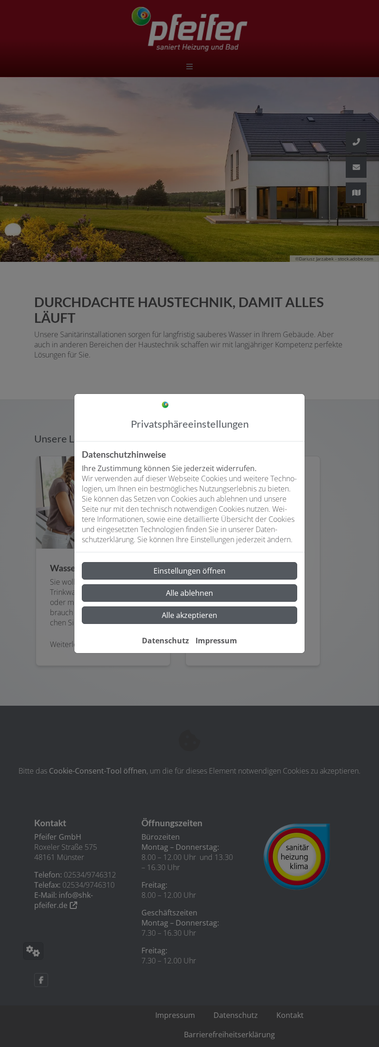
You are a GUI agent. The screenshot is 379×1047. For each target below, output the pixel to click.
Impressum (216, 640)
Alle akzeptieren (189, 615)
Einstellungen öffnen (189, 571)
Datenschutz (165, 640)
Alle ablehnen (189, 593)
